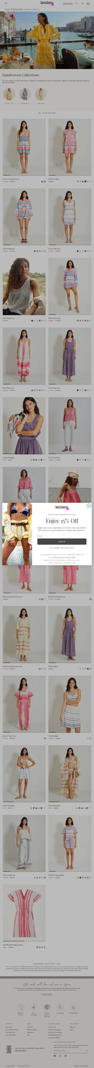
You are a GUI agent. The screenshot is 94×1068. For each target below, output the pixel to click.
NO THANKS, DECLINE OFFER (62, 548)
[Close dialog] (89, 506)
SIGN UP (62, 541)
